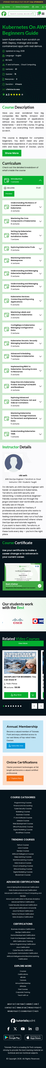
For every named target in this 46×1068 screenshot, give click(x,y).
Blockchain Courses (23, 875)
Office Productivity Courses (23, 827)
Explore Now (17, 778)
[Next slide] (41, 706)
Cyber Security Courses (23, 809)
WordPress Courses (23, 833)
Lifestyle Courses (23, 821)
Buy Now (17, 695)
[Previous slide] (34, 706)
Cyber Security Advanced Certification (23, 905)
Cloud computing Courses (23, 866)
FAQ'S (36, 1011)
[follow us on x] (15, 1029)
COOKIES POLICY (26, 1011)
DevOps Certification (23, 932)
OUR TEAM (20, 1004)
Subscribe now (17, 745)
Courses (23, 971)
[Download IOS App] (33, 1037)
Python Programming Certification (23, 944)
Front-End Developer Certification (23, 938)
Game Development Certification (23, 935)
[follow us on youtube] (23, 1029)
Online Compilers (21, 7)
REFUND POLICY (13, 1011)
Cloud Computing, (28, 64)
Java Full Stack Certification (23, 911)
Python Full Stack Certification (23, 914)
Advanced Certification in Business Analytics (23, 899)
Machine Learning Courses (23, 860)
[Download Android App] (12, 1037)
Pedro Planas (11, 684)
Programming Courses (23, 803)
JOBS (36, 1004)
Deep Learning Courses (23, 857)
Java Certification (23, 947)
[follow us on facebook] (8, 1029)
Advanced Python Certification (23, 902)
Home (6, 7)
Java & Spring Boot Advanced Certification (23, 887)
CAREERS (29, 1004)
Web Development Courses (23, 824)
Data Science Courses (23, 863)
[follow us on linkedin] (30, 1029)
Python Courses (23, 845)
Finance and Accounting (23, 806)
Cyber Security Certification (23, 950)
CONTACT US (10, 1008)
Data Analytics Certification (23, 917)
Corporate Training (23, 992)
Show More (12, 153)
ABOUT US (11, 1004)
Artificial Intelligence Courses (23, 854)
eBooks (23, 977)
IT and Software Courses (23, 818)
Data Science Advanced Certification (23, 890)
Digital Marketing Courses (23, 830)
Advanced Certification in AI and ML (23, 908)
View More (22, 643)
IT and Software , (13, 64)
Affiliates (23, 986)
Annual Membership (22, 983)
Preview (9, 193)
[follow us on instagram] (37, 1029)
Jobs (36, 7)
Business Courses (23, 815)
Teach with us (23, 995)
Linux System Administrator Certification (23, 953)
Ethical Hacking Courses (23, 869)
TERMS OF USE (21, 1008)
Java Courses (23, 848)
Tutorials (23, 980)
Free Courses (23, 989)
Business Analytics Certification (23, 929)
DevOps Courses (23, 851)
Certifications (23, 974)
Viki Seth (8, 60)
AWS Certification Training (23, 941)
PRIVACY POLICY (34, 1008)
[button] (3, 706)
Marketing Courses (23, 812)
